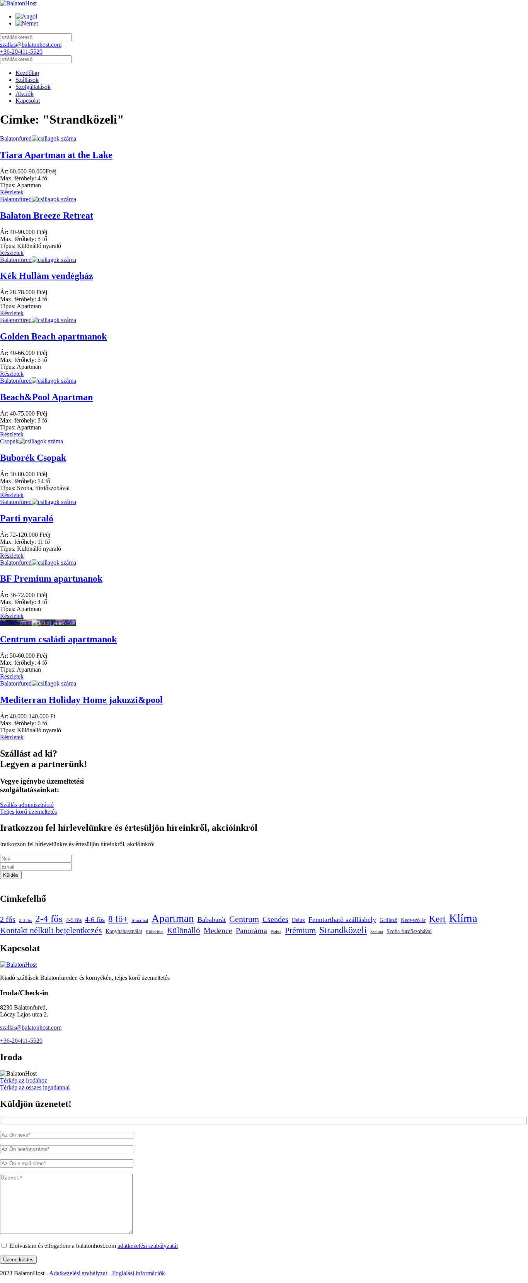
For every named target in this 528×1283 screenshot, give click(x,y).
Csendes (275, 919)
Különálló (183, 930)
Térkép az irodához (23, 1080)
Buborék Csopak (33, 458)
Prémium (300, 930)
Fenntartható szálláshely (342, 919)
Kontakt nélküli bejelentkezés (51, 930)
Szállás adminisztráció (27, 804)
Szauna (376, 932)
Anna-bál (139, 920)
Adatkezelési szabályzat (78, 1273)
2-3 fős (25, 920)
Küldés (11, 875)
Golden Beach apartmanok (53, 336)
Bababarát (212, 919)
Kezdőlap (27, 73)
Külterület (155, 932)
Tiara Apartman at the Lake (56, 155)
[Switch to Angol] (26, 16)
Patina (276, 932)
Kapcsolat (27, 100)
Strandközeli (343, 930)
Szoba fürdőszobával (409, 931)
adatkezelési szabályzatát (148, 1245)
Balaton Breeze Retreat (46, 215)
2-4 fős (49, 918)
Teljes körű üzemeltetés (28, 811)
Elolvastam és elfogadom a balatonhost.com (93, 1245)
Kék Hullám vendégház (46, 276)
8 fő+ (118, 919)
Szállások (27, 79)
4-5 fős (74, 920)
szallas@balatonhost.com (30, 44)
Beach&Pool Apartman (46, 397)
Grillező (388, 920)
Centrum (244, 919)
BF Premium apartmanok (51, 579)
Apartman (173, 918)
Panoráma (251, 931)
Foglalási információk (138, 1273)
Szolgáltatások (33, 86)
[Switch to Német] (26, 23)
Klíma (463, 918)
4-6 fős (95, 919)
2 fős (7, 919)
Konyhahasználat (124, 931)
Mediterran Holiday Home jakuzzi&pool (81, 700)
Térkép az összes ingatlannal (35, 1087)
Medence (218, 931)
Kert (437, 918)
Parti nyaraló (26, 518)
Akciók (24, 93)
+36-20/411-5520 (21, 51)
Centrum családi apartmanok (58, 639)
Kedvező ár (413, 920)
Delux (298, 920)
